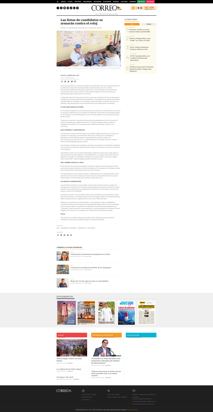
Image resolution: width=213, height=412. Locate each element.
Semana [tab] (149, 24)
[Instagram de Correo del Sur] (68, 8)
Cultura (124, 1)
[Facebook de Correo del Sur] (58, 8)
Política (78, 1)
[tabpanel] (67, 313)
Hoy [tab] (132, 24)
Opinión (133, 1)
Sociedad (97, 1)
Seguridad (87, 1)
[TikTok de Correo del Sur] (71, 8)
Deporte (141, 1)
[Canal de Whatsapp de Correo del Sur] (74, 8)
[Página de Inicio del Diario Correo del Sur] (107, 8)
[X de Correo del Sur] (61, 8)
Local (70, 1)
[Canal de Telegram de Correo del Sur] (77, 8)
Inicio (63, 1)
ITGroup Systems (132, 410)
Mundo (116, 1)
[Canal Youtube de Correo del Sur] (64, 8)
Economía (107, 1)
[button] (88, 48)
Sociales (150, 1)
